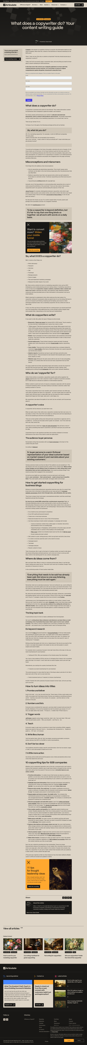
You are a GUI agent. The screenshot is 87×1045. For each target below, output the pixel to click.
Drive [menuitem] (40, 1027)
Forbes (62, 597)
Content (28, 49)
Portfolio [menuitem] (56, 1019)
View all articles (13, 928)
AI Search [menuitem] (41, 1029)
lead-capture (65, 333)
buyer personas (54, 442)
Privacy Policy (55, 1031)
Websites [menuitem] (41, 1021)
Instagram (45, 369)
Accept (69, 1040)
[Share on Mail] (68, 898)
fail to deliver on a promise (57, 839)
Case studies (38, 349)
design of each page (52, 805)
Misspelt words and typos (48, 833)
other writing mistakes (54, 835)
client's (28, 378)
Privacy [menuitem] (46, 1041)
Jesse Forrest (30, 191)
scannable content (46, 807)
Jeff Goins (28, 718)
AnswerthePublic (53, 632)
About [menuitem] (70, 1019)
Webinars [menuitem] (56, 1025)
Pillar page (34, 532)
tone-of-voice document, (50, 425)
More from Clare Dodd (33, 912)
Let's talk (77, 4)
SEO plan (35, 822)
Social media (54, 343)
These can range (40, 322)
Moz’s (35, 632)
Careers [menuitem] (71, 1021)
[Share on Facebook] (66, 898)
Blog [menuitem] (55, 1021)
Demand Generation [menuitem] (44, 1031)
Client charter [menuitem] (72, 1023)
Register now (49, 1)
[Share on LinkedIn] (63, 898)
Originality (52, 602)
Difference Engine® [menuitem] (29, 1019)
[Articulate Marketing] (9, 5)
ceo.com (68, 595)
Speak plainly (32, 794)
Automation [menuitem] (42, 1025)
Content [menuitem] (41, 1023)
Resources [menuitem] (57, 1023)
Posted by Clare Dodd (46, 41)
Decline (79, 1040)
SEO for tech (66, 532)
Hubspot (35, 447)
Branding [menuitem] (41, 1019)
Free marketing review (11, 59)
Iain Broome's (37, 205)
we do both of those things (54, 194)
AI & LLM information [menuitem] (74, 1025)
